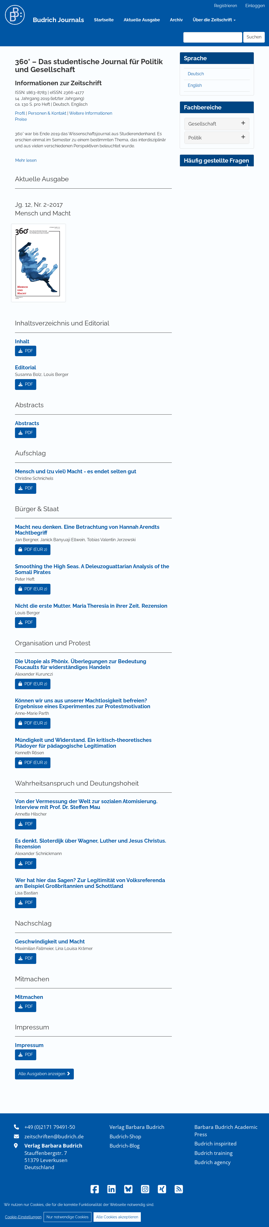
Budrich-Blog (124, 1145)
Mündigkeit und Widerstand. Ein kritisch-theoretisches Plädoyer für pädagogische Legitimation (83, 743)
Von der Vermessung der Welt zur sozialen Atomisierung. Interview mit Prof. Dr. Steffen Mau (86, 804)
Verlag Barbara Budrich (137, 1126)
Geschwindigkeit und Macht (50, 941)
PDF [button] (28, 350)
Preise (21, 119)
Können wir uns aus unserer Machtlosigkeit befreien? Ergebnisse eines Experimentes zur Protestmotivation (82, 703)
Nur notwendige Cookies (67, 1217)
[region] (134, 1210)
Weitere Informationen (90, 113)
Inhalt (22, 341)
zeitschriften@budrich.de (54, 1136)
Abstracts (27, 423)
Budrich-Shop (125, 1136)
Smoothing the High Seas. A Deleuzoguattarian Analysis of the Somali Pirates (92, 569)
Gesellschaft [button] (202, 124)
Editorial (25, 367)
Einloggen (255, 5)
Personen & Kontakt (47, 113)
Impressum (29, 1045)
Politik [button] (195, 137)
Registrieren (225, 5)
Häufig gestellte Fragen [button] (216, 160)
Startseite (104, 19)
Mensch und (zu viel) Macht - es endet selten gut (75, 471)
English (195, 85)
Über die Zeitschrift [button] (213, 19)
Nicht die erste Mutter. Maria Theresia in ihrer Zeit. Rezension (91, 606)
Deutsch (196, 73)
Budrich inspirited (215, 1143)
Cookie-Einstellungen (23, 1217)
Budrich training (213, 1152)
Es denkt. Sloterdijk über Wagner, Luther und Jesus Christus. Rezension (90, 844)
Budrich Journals (58, 20)
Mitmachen (29, 997)
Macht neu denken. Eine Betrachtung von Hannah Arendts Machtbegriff (87, 530)
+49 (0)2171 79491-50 (49, 1126)
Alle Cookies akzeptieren (117, 1217)
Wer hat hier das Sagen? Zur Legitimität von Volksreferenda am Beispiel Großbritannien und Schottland (90, 883)
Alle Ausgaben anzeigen (42, 1073)
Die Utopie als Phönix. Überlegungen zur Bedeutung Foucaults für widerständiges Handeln (80, 664)
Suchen (254, 36)
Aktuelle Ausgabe (142, 19)
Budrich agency (212, 1162)
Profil (20, 113)
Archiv (176, 19)
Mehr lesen (26, 160)
